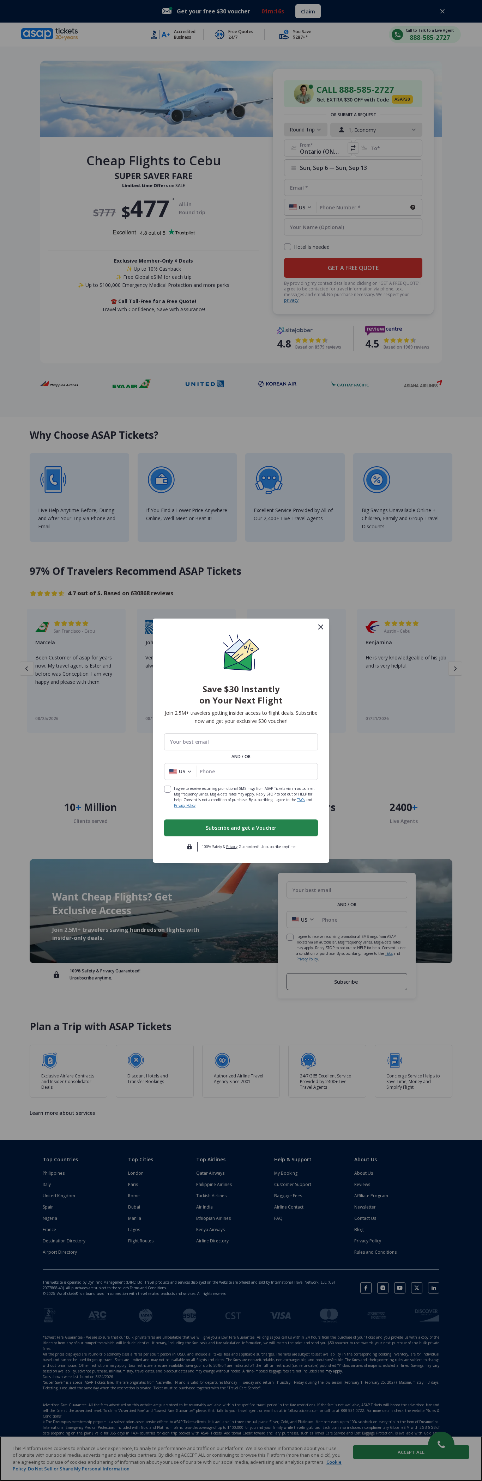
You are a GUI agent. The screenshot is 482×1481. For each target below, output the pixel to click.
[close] (321, 627)
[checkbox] (167, 789)
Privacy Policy (184, 805)
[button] (180, 771)
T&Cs (301, 799)
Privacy (231, 846)
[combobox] (241, 741)
